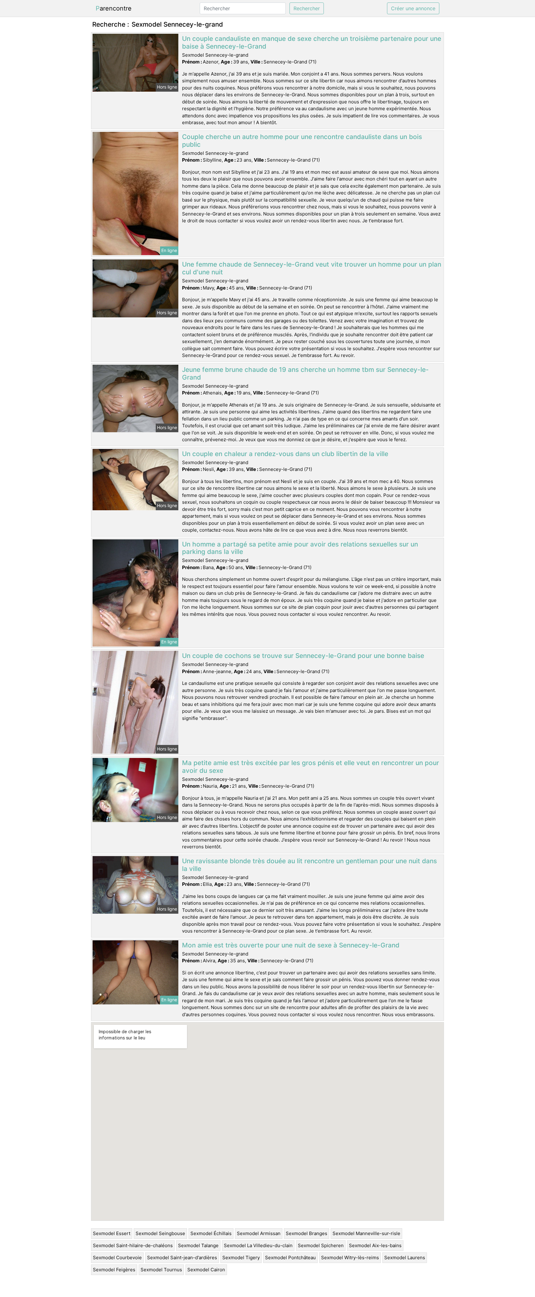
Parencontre (114, 8)
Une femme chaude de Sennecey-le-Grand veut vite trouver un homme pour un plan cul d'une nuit (311, 268)
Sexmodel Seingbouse (160, 1233)
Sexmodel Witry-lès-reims (350, 1257)
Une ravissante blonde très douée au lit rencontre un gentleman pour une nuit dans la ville (309, 865)
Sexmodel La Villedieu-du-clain (258, 1245)
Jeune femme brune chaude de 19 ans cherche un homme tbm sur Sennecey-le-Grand (305, 373)
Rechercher (307, 8)
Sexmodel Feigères (114, 1270)
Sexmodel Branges (306, 1233)
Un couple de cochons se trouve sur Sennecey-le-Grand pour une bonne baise (303, 655)
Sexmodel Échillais (211, 1233)
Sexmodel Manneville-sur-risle (366, 1233)
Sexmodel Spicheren (321, 1245)
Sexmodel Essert (111, 1233)
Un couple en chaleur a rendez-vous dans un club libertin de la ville (285, 454)
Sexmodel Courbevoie (117, 1257)
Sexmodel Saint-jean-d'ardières (182, 1257)
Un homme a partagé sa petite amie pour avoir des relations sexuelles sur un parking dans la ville (300, 548)
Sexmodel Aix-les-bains (375, 1245)
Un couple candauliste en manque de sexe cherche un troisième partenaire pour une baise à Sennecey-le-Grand (311, 42)
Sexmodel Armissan (259, 1233)
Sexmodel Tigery (241, 1257)
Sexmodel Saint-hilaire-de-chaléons (133, 1245)
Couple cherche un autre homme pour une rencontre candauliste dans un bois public (302, 140)
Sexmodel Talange (198, 1245)
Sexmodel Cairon (206, 1270)
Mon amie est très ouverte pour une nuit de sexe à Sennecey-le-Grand (290, 945)
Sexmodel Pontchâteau (290, 1257)
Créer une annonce (413, 8)
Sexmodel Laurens (404, 1257)
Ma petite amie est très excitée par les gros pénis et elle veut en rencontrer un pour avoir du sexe (310, 766)
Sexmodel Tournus (161, 1270)
